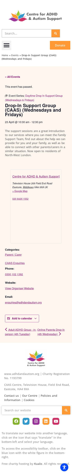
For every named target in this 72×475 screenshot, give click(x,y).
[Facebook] (16, 421)
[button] (6, 45)
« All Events (12, 77)
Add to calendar (22, 318)
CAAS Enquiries (15, 263)
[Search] (55, 33)
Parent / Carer (13, 255)
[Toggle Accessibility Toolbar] (64, 467)
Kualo (38, 464)
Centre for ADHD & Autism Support (36, 176)
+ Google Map (19, 191)
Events (15, 55)
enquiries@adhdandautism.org (23, 302)
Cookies (29, 400)
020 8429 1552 (20, 198)
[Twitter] (26, 421)
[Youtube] (55, 421)
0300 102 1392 (14, 274)
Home (5, 55)
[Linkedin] (46, 421)
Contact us (11, 396)
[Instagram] (35, 421)
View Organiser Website (19, 288)
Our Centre (30, 396)
